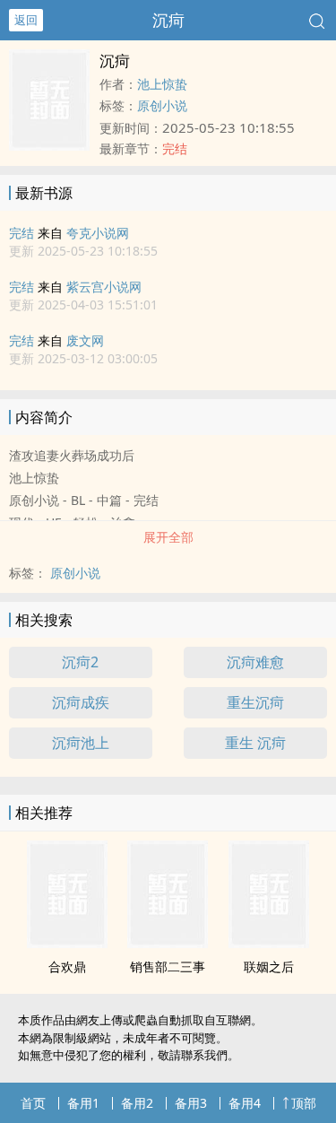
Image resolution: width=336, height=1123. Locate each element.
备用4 (244, 1102)
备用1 (83, 1102)
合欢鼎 (67, 966)
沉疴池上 (80, 743)
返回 (26, 20)
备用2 (137, 1102)
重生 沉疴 (255, 743)
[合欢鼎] (67, 943)
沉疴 (168, 19)
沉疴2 (80, 662)
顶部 (303, 1102)
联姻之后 (269, 966)
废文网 (85, 340)
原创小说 (162, 105)
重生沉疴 (255, 702)
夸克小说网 (97, 232)
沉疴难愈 (255, 662)
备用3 (191, 1102)
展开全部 (168, 536)
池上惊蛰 (162, 83)
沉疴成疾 (80, 702)
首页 (33, 1102)
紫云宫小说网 (104, 286)
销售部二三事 (167, 966)
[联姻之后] (268, 943)
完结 (21, 232)
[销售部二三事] (167, 943)
